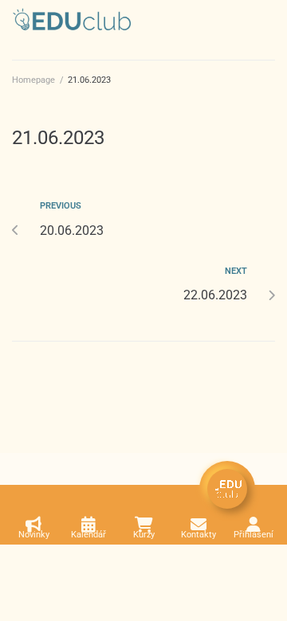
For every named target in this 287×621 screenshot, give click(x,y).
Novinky (33, 534)
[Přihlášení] (253, 525)
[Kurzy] (143, 525)
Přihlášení (253, 534)
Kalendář (88, 534)
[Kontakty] (198, 525)
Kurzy (144, 534)
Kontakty (198, 534)
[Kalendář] (88, 525)
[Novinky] (33, 525)
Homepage (33, 80)
